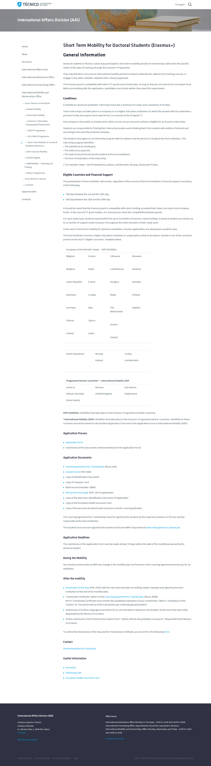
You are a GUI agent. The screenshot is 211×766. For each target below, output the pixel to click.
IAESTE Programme (36, 130)
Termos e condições (62, 758)
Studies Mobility (33, 109)
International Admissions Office (38, 77)
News (24, 54)
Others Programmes (35, 173)
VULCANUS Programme (38, 136)
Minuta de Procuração (77, 492)
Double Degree (33, 157)
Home (25, 46)
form (166, 631)
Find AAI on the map (115, 738)
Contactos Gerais (42, 758)
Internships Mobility (35, 115)
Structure (27, 61)
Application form (74, 442)
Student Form (73, 471)
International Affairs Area (35, 69)
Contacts (29, 184)
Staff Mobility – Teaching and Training (38, 165)
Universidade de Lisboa (183, 758)
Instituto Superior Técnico (159, 758)
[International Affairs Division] (34, 4)
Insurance (71, 667)
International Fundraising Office (38, 84)
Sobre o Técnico (24, 758)
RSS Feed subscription (27, 739)
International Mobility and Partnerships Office (35, 94)
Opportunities (29, 191)
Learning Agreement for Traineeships (85, 466)
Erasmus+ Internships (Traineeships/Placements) (37, 123)
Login (75, 758)
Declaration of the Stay (77, 587)
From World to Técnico (35, 178)
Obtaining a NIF (74, 672)
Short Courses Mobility (36, 151)
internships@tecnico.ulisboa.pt (162, 527)
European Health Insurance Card (82, 677)
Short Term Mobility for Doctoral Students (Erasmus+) (41, 144)
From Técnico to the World (37, 103)
